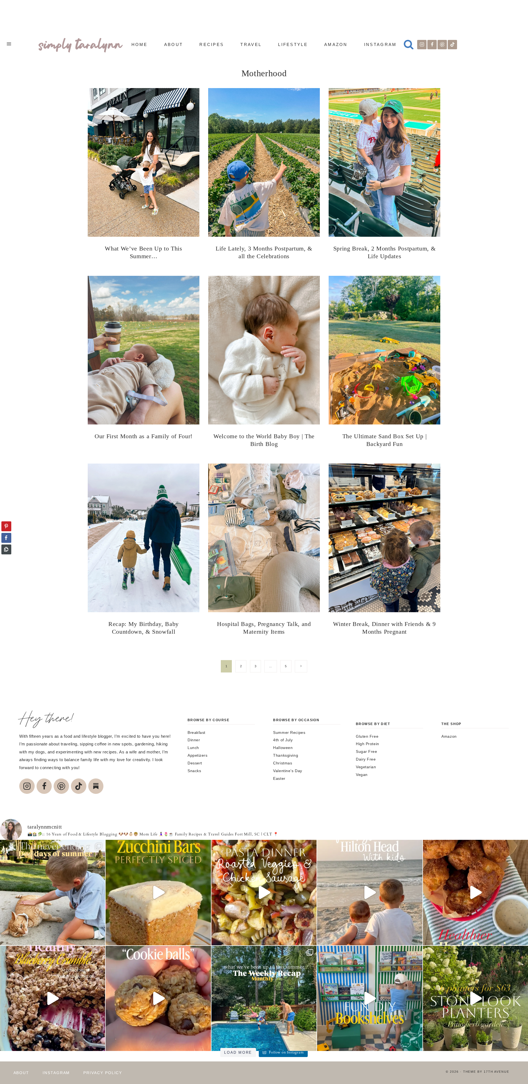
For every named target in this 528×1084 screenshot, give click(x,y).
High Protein (367, 744)
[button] (6, 560)
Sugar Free (366, 751)
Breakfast (196, 732)
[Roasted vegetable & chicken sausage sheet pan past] (264, 892)
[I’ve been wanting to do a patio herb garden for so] (475, 998)
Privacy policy (102, 1073)
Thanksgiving (285, 755)
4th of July (283, 740)
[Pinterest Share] (6, 526)
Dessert (195, 763)
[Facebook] (432, 44)
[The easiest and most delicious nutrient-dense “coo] (158, 998)
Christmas (282, 763)
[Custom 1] (96, 786)
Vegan (362, 774)
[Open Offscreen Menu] (9, 44)
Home (139, 44)
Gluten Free (367, 736)
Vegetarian (366, 767)
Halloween (283, 747)
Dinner (194, 740)
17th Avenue (496, 1071)
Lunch (193, 747)
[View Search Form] (408, 44)
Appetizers (198, 755)
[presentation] (143, 162)
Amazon (336, 44)
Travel (251, 44)
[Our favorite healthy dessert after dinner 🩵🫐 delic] (52, 998)
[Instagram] (422, 44)
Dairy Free (366, 759)
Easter (279, 778)
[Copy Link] (6, 549)
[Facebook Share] (6, 538)
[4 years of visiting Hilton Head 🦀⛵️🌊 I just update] (369, 892)
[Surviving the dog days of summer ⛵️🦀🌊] (52, 892)
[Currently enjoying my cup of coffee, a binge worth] (158, 892)
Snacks (194, 771)
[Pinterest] (442, 44)
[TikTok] (452, 44)
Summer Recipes (289, 732)
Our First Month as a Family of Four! (144, 436)
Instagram (380, 44)
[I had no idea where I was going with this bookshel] (369, 998)
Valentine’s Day (287, 771)
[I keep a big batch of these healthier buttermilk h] (475, 892)
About (173, 44)
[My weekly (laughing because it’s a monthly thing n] (264, 998)
